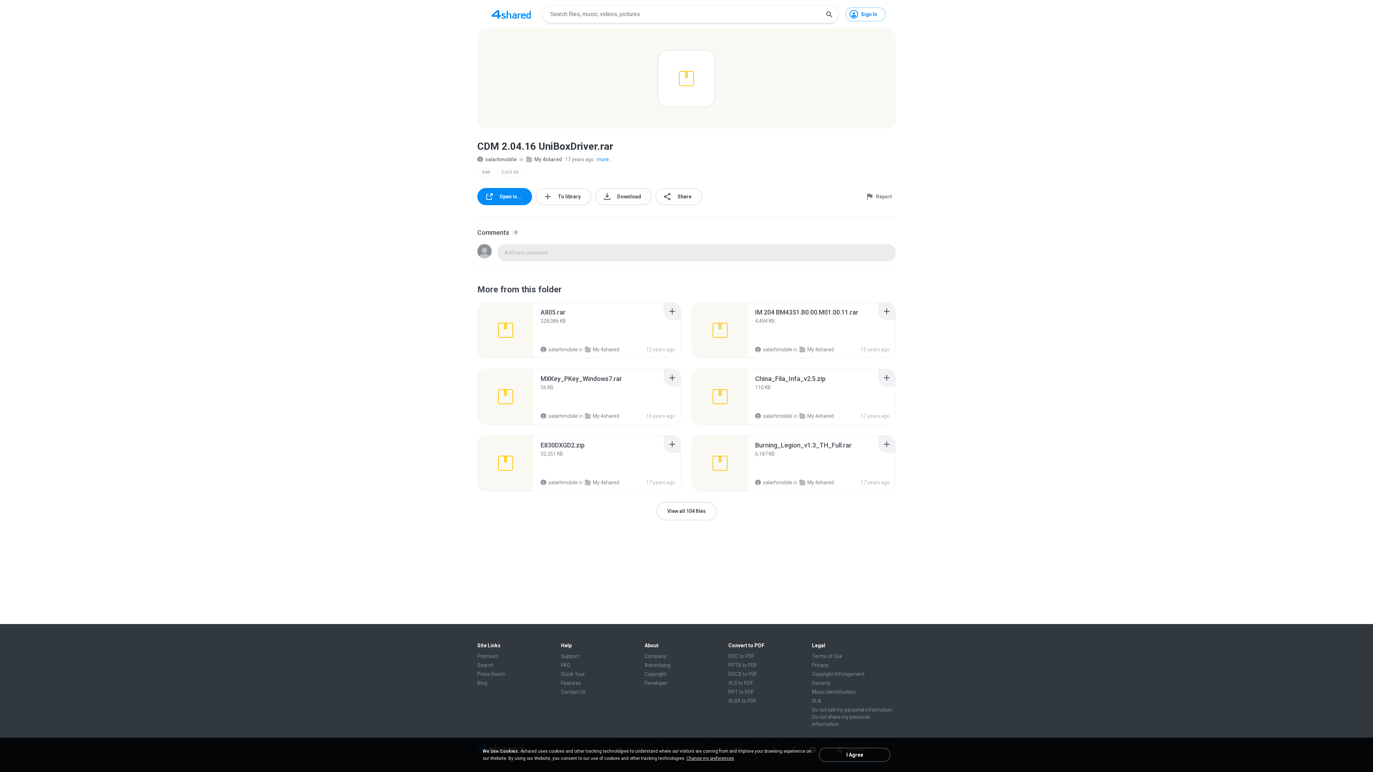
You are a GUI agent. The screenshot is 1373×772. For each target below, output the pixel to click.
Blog (482, 683)
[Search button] (829, 14)
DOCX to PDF (742, 674)
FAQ (565, 665)
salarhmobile (501, 159)
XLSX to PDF (742, 701)
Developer (656, 683)
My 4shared (548, 159)
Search (485, 665)
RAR (486, 172)
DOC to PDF (741, 656)
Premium (487, 656)
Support (570, 656)
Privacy (820, 665)
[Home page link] (511, 14)
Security (821, 683)
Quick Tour (573, 674)
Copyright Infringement (838, 674)
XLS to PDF (740, 683)
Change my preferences (710, 758)
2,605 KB (510, 172)
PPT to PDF (741, 692)
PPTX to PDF (742, 665)
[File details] (505, 330)
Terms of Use (827, 656)
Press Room (491, 674)
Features (571, 683)
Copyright (655, 674)
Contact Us (573, 692)
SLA (816, 701)
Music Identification (834, 692)
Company (655, 656)
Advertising (657, 665)
